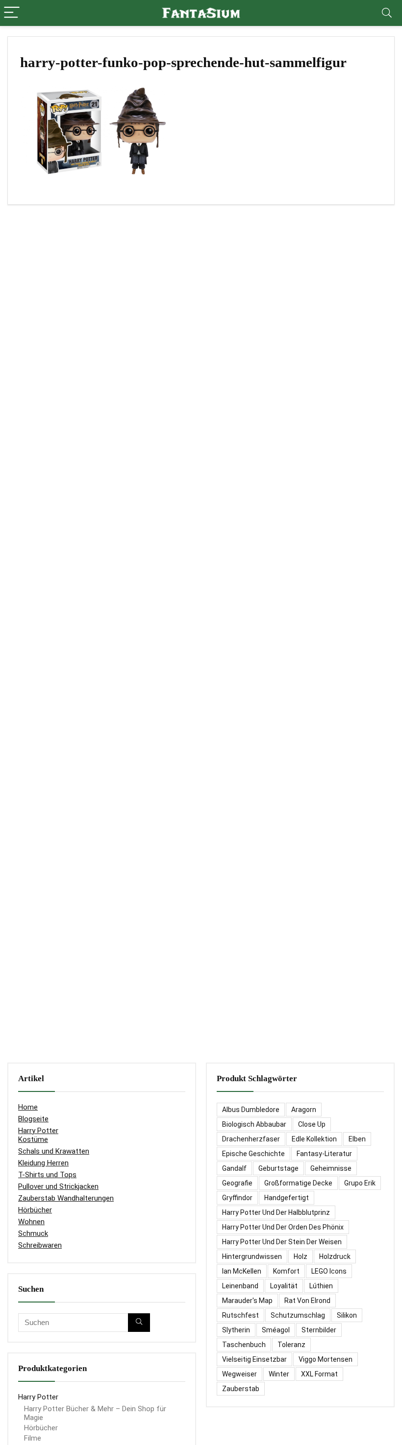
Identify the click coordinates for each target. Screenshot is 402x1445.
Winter (279, 1374)
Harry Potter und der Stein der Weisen (282, 1242)
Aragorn (303, 1109)
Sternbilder (319, 1330)
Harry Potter (38, 1130)
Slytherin (236, 1330)
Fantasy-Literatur (324, 1154)
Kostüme (33, 1139)
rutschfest (240, 1315)
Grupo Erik (360, 1183)
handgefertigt (286, 1198)
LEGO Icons (329, 1271)
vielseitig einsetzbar (254, 1359)
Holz (300, 1256)
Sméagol (276, 1330)
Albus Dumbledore (250, 1109)
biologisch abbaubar (254, 1124)
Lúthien (321, 1286)
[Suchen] (139, 1322)
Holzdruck (335, 1256)
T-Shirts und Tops (47, 1174)
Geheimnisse (331, 1168)
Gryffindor (237, 1198)
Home (28, 1107)
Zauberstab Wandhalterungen (66, 1198)
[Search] (387, 13)
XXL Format (319, 1374)
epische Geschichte (253, 1154)
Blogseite (33, 1118)
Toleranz (291, 1345)
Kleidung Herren (43, 1163)
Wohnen (31, 1221)
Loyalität (284, 1286)
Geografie (237, 1183)
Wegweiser (239, 1374)
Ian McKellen (241, 1271)
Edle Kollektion (314, 1139)
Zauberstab (240, 1389)
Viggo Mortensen (325, 1359)
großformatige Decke (298, 1183)
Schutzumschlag (298, 1315)
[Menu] (12, 13)
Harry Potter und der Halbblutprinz (276, 1212)
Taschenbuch (244, 1345)
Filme (32, 1438)
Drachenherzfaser (251, 1139)
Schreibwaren (40, 1245)
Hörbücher (35, 1210)
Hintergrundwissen (252, 1256)
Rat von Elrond (307, 1300)
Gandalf (234, 1168)
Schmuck (33, 1233)
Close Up (312, 1124)
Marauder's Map (247, 1300)
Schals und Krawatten (53, 1151)
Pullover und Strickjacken (58, 1186)
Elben (357, 1139)
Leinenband (240, 1286)
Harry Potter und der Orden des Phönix (283, 1227)
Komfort (286, 1271)
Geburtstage (278, 1168)
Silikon (347, 1315)
